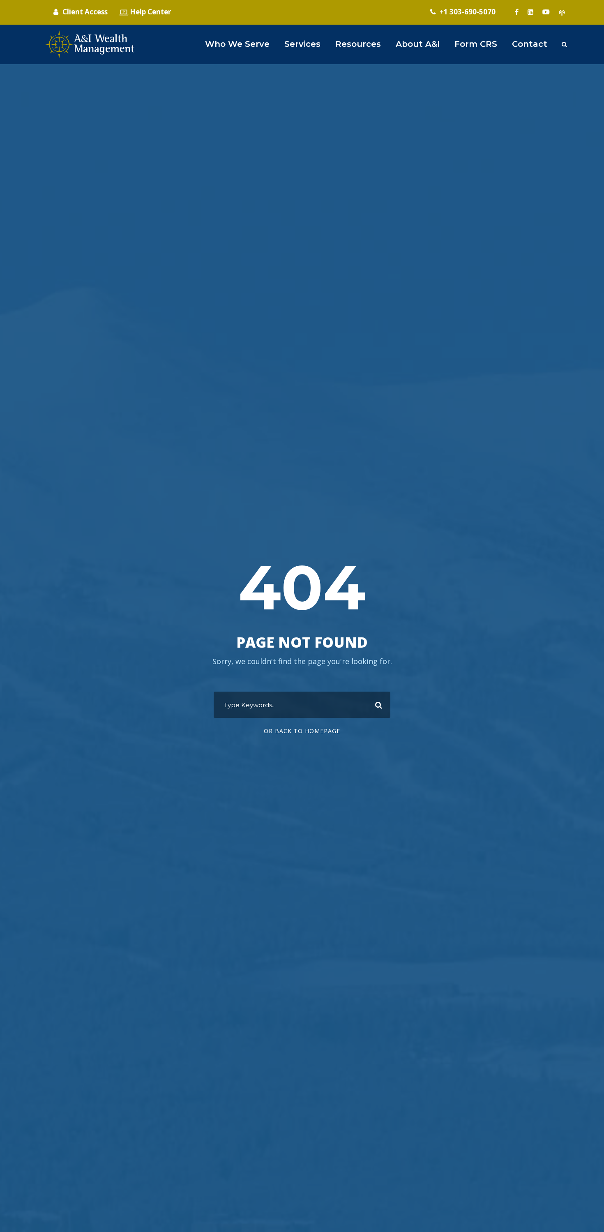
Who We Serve (237, 44)
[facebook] (517, 11)
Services (302, 44)
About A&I (418, 44)
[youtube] (546, 11)
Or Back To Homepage (302, 731)
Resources (358, 44)
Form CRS (475, 44)
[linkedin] (530, 11)
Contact (529, 44)
